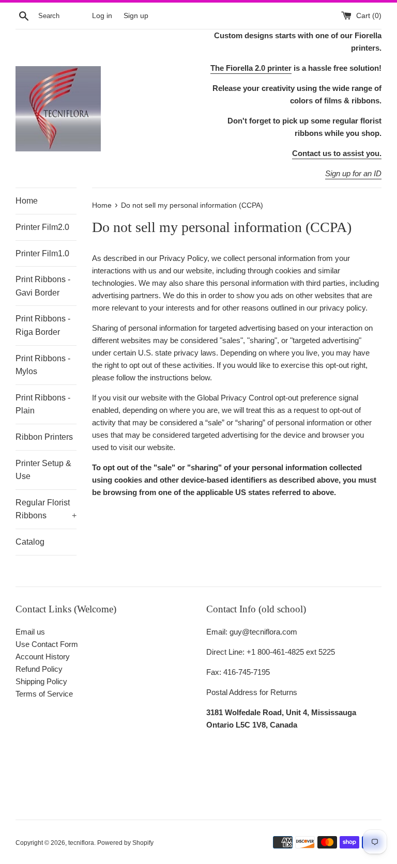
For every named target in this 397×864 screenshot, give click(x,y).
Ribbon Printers (44, 437)
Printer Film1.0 (42, 253)
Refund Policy (39, 669)
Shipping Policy (41, 681)
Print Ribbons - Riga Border (43, 325)
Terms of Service (44, 693)
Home (27, 200)
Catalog (30, 541)
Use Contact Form (47, 644)
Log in (102, 16)
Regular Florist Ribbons (46, 509)
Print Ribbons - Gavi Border (43, 286)
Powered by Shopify (125, 842)
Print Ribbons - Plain (43, 404)
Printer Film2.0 (42, 227)
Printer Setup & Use (43, 470)
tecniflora (81, 842)
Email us (30, 631)
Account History (43, 656)
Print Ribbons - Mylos (43, 365)
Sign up (136, 16)
